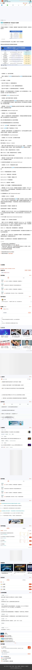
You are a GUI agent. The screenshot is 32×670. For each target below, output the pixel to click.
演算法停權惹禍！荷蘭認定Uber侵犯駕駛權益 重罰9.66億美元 (16, 336)
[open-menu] (0, 3)
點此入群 (17, 244)
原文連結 (2, 241)
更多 (29, 379)
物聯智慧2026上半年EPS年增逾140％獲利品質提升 (5, 336)
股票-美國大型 (5, 534)
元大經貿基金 (3, 543)
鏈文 (5, 20)
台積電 (4, 586)
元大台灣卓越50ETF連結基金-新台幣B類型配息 (8, 536)
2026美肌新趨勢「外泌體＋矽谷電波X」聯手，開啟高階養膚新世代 (27, 347)
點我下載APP (10, 253)
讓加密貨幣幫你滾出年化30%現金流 (8, 251)
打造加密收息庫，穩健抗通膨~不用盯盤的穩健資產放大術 (12, 285)
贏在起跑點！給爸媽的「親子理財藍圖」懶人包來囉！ (8, 268)
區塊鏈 (2, 20)
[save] (24, 5)
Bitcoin (8, 95)
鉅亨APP (7, 666)
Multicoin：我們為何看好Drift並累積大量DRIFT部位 (10, 323)
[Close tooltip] (29, 7)
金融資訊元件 (23, 666)
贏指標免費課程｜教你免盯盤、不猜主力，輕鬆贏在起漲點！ (14, 293)
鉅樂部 (13, 666)
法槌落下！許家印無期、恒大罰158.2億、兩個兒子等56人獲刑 (5, 347)
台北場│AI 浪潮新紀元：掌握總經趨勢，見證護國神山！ (13, 281)
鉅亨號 (10, 666)
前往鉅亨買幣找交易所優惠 (7, 248)
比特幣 (10, 76)
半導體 (4, 589)
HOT (4, 281)
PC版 (4, 666)
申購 (30, 537)
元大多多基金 (3, 540)
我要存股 (29, 270)
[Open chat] (30, 5)
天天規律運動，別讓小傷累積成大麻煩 (16, 347)
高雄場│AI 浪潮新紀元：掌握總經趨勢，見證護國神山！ (13, 289)
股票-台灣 (4, 541)
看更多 (30, 275)
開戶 (30, 533)
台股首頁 (26, 270)
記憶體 (4, 584)
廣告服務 (19, 666)
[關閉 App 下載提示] (0, 1)
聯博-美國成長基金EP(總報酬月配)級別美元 (7, 532)
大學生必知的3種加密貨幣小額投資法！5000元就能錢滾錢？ (11, 319)
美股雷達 (5, 436)
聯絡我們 (27, 666)
